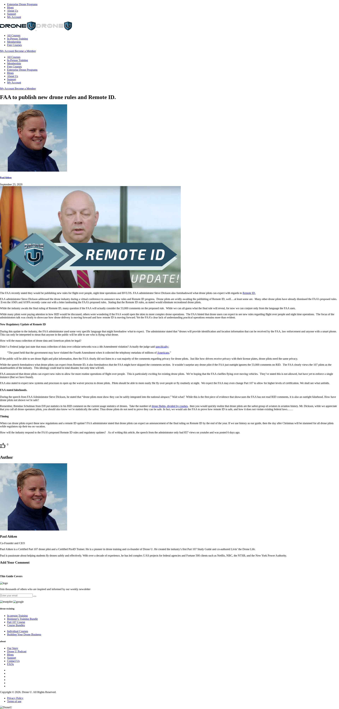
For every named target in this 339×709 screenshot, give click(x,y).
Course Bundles (16, 625)
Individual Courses (17, 631)
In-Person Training (17, 38)
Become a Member (25, 51)
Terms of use (14, 701)
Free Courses (14, 45)
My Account (14, 17)
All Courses (13, 35)
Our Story (12, 648)
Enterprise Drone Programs (22, 4)
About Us (12, 10)
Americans (163, 352)
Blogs (10, 7)
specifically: (162, 346)
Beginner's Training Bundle (22, 618)
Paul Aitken (169, 504)
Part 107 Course (16, 622)
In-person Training (17, 615)
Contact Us (13, 660)
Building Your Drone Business (24, 634)
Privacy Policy (15, 698)
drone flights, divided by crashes (170, 406)
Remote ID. (249, 293)
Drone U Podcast (16, 651)
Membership (14, 41)
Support (11, 13)
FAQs (10, 664)
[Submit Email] (34, 596)
